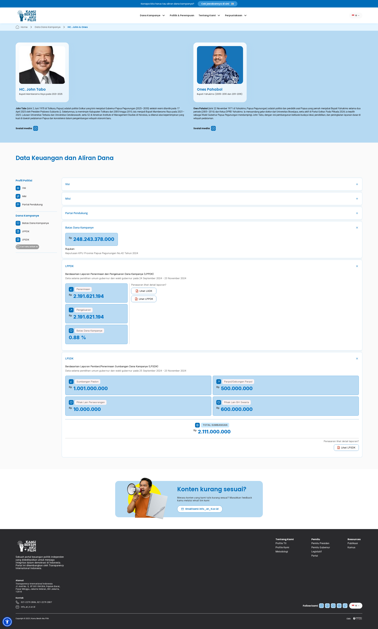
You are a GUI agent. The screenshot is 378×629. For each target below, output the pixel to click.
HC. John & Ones (78, 27)
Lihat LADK (146, 290)
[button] (7, 621)
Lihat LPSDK (348, 447)
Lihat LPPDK (146, 298)
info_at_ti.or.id (28, 607)
